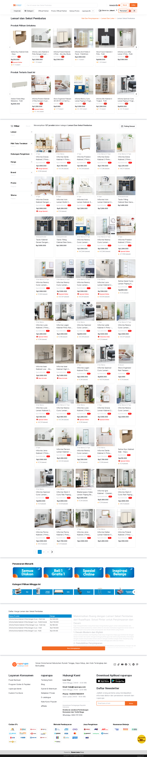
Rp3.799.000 (54, 622)
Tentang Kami (46, 680)
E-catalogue (46, 697)
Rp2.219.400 (54, 631)
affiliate (44, 706)
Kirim (131, 703)
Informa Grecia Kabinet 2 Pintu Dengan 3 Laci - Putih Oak (27, 619)
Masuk (125, 5)
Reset (28, 126)
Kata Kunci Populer (49, 702)
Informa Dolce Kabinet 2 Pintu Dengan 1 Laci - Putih (25, 631)
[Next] (52, 552)
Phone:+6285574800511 (73, 694)
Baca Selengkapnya (73, 648)
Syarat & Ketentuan (49, 689)
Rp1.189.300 (54, 625)
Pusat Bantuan (15, 680)
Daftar (133, 5)
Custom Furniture (16, 693)
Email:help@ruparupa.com (74, 687)
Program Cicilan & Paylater (20, 684)
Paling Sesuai (129, 126)
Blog (43, 684)
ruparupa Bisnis (87, 11)
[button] (92, 11)
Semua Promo (74, 11)
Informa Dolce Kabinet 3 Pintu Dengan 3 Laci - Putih (25, 628)
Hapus (13, 135)
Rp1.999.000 (54, 619)
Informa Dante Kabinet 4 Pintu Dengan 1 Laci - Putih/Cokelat (28, 622)
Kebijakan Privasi (48, 693)
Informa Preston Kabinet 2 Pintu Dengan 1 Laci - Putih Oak (27, 625)
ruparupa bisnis (15, 689)
